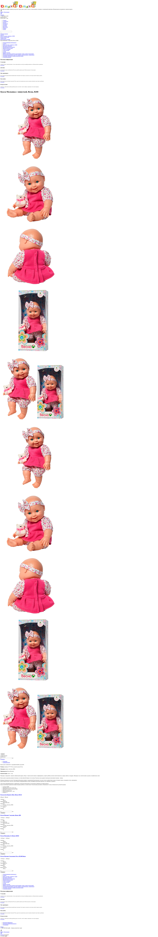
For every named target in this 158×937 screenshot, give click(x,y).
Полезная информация (7, 922)
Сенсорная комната (7, 57)
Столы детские (6, 50)
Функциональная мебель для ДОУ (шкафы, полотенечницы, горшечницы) (18, 54)
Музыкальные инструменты (9, 47)
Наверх (2, 926)
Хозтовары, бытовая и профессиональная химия (13, 56)
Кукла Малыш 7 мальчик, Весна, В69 (10, 815)
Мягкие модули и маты (8, 48)
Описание (5, 761)
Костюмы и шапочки (7, 45)
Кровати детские (6, 52)
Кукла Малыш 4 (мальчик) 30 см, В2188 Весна (13, 856)
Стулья (4, 51)
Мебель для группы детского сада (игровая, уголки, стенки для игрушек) (18, 53)
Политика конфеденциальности (9, 923)
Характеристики (6, 762)
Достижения (5, 924)
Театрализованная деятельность (9, 42)
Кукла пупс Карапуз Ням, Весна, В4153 (11, 794)
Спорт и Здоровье (6, 49)
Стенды (4, 43)
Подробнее (2, 65)
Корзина (2, 14)
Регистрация (6, 12)
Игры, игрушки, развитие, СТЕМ (10, 44)
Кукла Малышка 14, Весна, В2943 (9, 835)
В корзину (2, 759)
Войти (1, 12)
